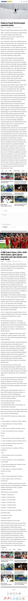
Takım (14, 549)
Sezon (23, 170)
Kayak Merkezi (17, 170)
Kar (6, 170)
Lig (6, 549)
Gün (2, 170)
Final (3, 549)
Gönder (5, 227)
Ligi (10, 549)
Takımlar (19, 549)
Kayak (10, 170)
